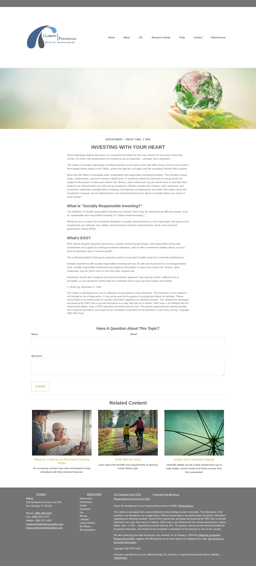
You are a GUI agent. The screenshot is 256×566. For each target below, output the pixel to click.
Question (36, 355)
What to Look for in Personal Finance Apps (62, 461)
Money (83, 515)
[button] (126, 37)
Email (134, 334)
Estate (83, 505)
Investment (86, 502)
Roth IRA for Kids (128, 459)
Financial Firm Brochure (166, 494)
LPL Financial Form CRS (127, 494)
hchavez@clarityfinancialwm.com (44, 527)
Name (34, 334)
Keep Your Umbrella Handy (194, 459)
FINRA (117, 558)
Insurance (85, 509)
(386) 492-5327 (43, 513)
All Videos (85, 526)
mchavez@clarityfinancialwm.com (44, 524)
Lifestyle (84, 519)
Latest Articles (87, 522)
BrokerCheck (186, 505)
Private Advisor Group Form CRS (132, 498)
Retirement (86, 498)
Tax (82, 512)
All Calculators (87, 529)
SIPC (124, 558)
